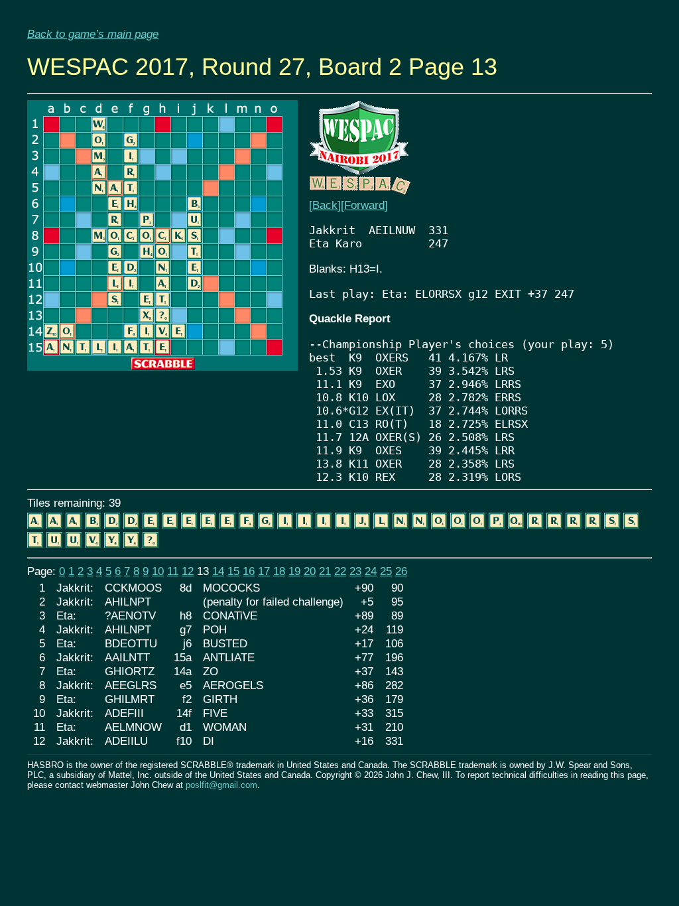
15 (233, 571)
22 (340, 571)
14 (218, 571)
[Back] (325, 205)
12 (188, 571)
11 (172, 571)
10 (158, 571)
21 (325, 571)
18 (279, 571)
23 (355, 571)
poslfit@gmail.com (221, 785)
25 (386, 571)
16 (249, 571)
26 (401, 571)
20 (310, 571)
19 (294, 571)
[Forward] (364, 205)
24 (371, 571)
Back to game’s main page (92, 33)
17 (264, 571)
